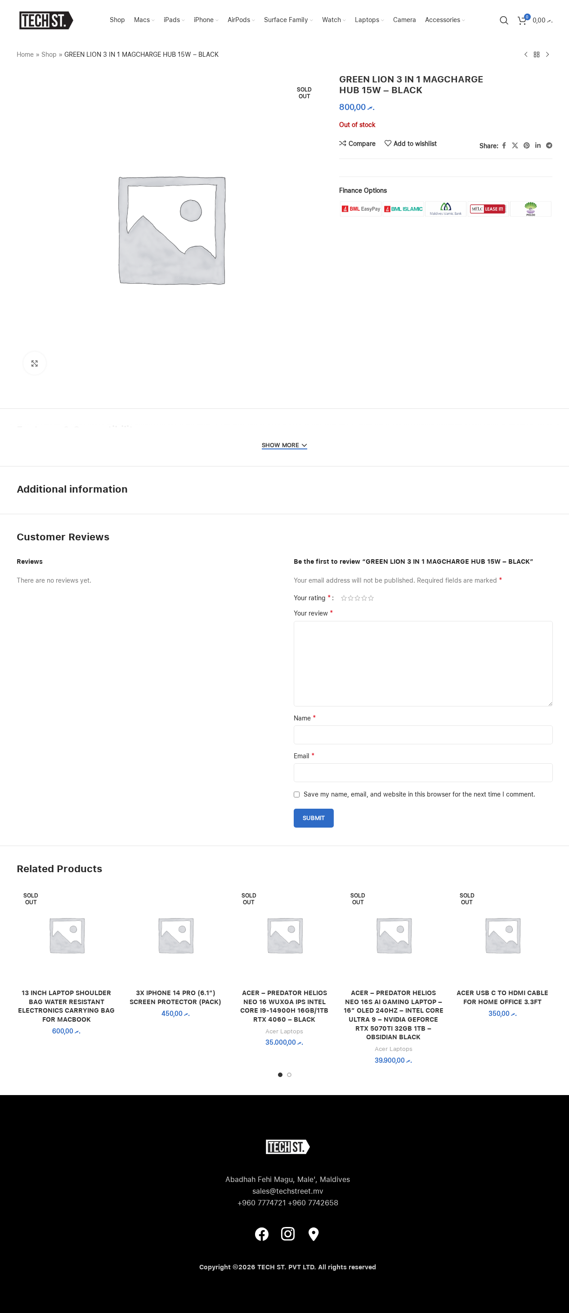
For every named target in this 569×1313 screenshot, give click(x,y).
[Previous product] (525, 55)
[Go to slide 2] (289, 1075)
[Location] (314, 1233)
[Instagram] (288, 1233)
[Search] (504, 20)
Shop (49, 54)
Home (25, 54)
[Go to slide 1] (280, 1075)
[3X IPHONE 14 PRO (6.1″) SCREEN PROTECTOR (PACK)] (175, 935)
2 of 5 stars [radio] (350, 598)
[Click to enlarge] (34, 363)
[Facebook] (261, 1233)
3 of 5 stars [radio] (357, 598)
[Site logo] (46, 19)
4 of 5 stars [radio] (364, 598)
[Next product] (547, 55)
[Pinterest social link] (527, 146)
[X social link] (515, 146)
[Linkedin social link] (538, 146)
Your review (313, 613)
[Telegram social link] (549, 146)
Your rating (312, 598)
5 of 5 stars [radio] (370, 598)
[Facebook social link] (503, 146)
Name (305, 718)
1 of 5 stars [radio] (344, 598)
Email (304, 756)
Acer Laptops (284, 1031)
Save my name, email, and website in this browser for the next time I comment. (419, 794)
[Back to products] (536, 55)
